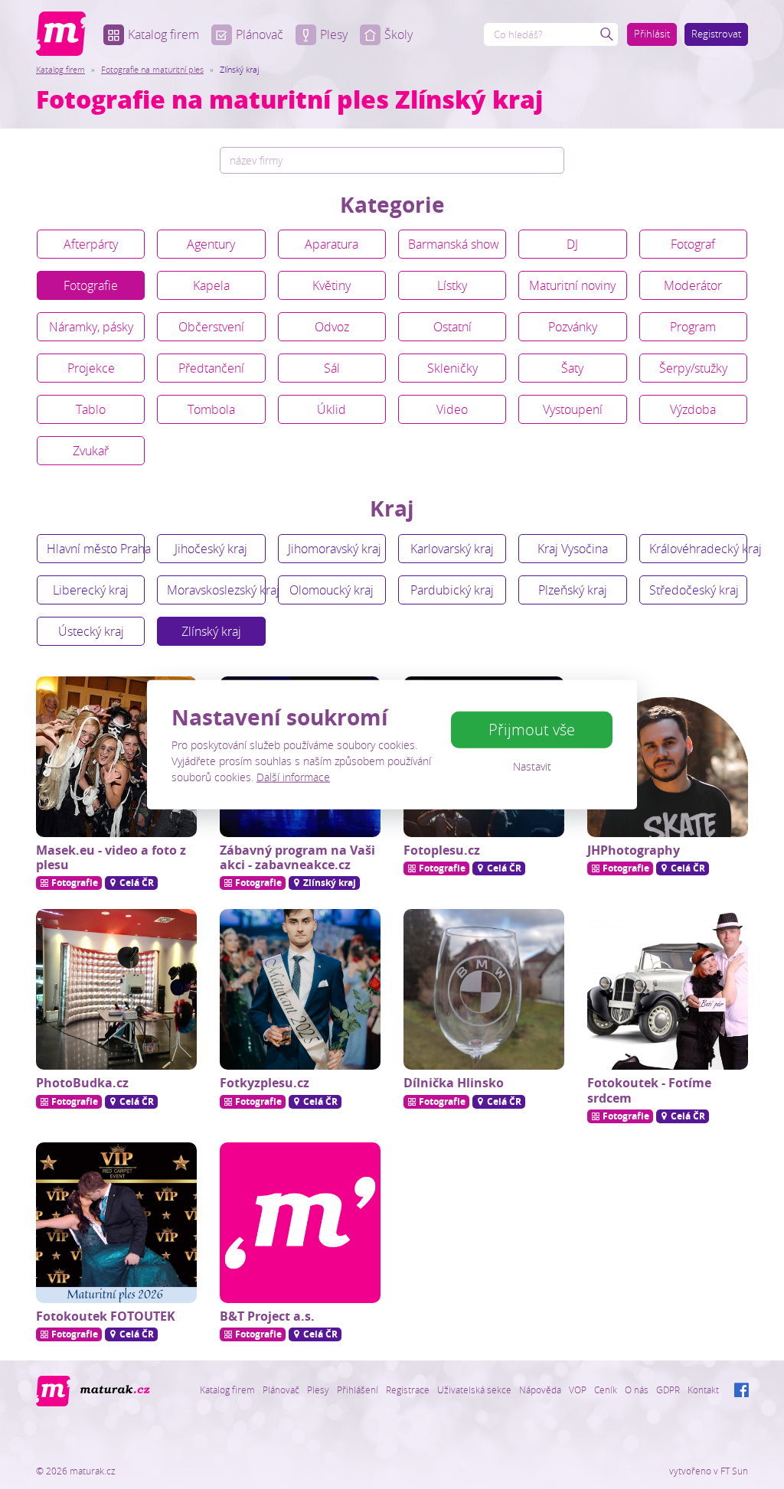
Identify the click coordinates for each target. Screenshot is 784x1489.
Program (693, 326)
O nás (636, 1389)
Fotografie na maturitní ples (152, 69)
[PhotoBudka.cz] (116, 989)
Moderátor (693, 285)
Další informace (293, 776)
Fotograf (693, 244)
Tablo (91, 409)
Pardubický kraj (452, 590)
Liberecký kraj (91, 590)
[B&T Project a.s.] (300, 1222)
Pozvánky (572, 326)
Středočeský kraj (694, 590)
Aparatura (331, 244)
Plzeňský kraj (572, 590)
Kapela (211, 285)
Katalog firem (163, 34)
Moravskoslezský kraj (216, 590)
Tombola (211, 409)
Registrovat (716, 34)
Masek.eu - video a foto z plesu (111, 857)
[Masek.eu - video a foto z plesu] (116, 756)
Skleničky (452, 368)
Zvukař (91, 450)
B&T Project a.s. (267, 1316)
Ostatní (452, 326)
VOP (577, 1389)
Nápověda (540, 1389)
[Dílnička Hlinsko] (483, 989)
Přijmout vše (531, 729)
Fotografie (91, 285)
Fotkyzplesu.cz (264, 1082)
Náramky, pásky (91, 326)
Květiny (331, 285)
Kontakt (703, 1389)
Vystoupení (573, 409)
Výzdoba (693, 409)
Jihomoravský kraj (334, 548)
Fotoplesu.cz (441, 850)
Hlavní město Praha (96, 548)
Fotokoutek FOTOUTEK (105, 1316)
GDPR (668, 1389)
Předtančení (211, 368)
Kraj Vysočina (572, 548)
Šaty (572, 368)
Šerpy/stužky (693, 368)
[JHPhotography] (667, 756)
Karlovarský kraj (452, 548)
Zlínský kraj (211, 631)
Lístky (452, 285)
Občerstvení (211, 326)
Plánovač (259, 34)
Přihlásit (652, 34)
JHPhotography (633, 850)
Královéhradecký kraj (698, 548)
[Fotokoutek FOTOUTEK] (116, 1222)
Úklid (331, 409)
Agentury (211, 244)
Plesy (334, 34)
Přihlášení (357, 1389)
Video (452, 409)
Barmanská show (453, 244)
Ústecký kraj (91, 631)
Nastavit (532, 766)
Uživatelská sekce (474, 1389)
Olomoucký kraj (331, 590)
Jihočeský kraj (211, 548)
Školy (398, 34)
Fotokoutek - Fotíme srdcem (649, 1090)
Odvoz (332, 326)
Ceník (605, 1389)
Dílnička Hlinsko (453, 1082)
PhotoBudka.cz (82, 1082)
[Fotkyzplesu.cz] (300, 989)
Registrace (408, 1389)
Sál (332, 368)
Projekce (91, 368)
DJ (572, 244)
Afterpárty (91, 244)
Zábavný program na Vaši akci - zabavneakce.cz (297, 857)
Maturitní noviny (572, 285)
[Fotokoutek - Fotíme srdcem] (667, 989)
